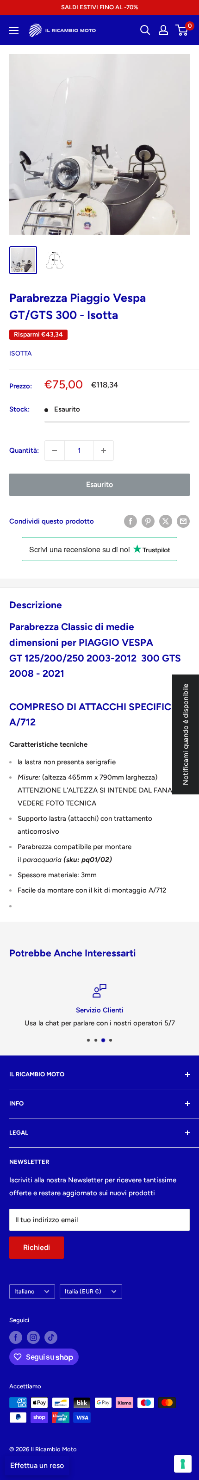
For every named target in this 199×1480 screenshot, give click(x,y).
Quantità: (24, 450)
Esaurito (99, 484)
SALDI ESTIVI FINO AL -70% (99, 7)
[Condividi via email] (183, 521)
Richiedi (36, 1247)
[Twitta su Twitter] (165, 521)
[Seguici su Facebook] (15, 1337)
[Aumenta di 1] (103, 450)
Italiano (24, 1291)
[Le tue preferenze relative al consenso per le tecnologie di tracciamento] (183, 1464)
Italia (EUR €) (83, 1291)
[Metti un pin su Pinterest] (148, 521)
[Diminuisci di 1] (54, 450)
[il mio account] (163, 30)
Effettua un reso (37, 1465)
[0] (182, 30)
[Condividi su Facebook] (130, 521)
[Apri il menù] (14, 30)
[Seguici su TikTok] (50, 1337)
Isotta (20, 353)
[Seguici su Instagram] (33, 1337)
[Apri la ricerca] (145, 30)
